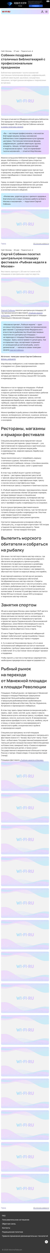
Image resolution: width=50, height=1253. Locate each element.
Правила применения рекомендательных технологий (25, 1236)
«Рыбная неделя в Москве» (32, 760)
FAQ (3, 1215)
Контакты (6, 1228)
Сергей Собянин (8, 310)
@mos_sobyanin (8, 359)
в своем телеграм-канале (12, 126)
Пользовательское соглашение (15, 1219)
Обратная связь (9, 1224)
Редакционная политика (12, 1232)
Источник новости (41, 243)
